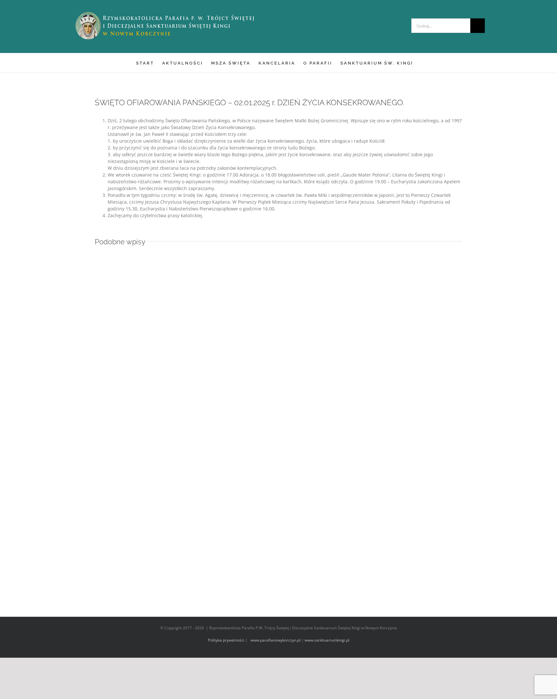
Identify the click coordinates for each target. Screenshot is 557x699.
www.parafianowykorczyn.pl (274, 640)
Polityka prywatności (226, 640)
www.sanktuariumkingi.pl (327, 640)
